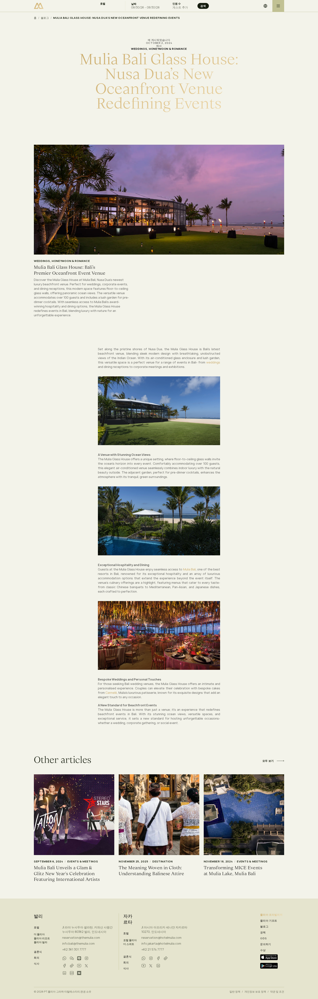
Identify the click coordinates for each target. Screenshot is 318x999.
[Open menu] (278, 6)
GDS (263, 938)
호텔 (102, 3)
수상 (263, 950)
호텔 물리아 (130, 940)
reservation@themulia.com (81, 938)
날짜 (133, 3)
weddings (213, 362)
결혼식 (38, 951)
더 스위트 (128, 944)
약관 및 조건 (277, 991)
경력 (263, 932)
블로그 (45, 17)
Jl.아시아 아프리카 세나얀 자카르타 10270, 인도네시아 (164, 929)
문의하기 (265, 944)
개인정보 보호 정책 (255, 991)
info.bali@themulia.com (78, 943)
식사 (36, 963)
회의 (36, 957)
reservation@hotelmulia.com (161, 938)
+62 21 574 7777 (152, 949)
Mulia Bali (189, 569)
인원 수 (176, 3)
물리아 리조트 (42, 938)
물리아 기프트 (268, 920)
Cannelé (111, 693)
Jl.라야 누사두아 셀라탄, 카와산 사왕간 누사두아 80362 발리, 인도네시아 (87, 929)
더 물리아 (39, 934)
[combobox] (109, 7)
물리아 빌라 (40, 942)
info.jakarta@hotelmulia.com (161, 943)
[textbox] (109, 7)
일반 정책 (234, 991)
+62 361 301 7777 (74, 949)
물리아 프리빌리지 (271, 914)
